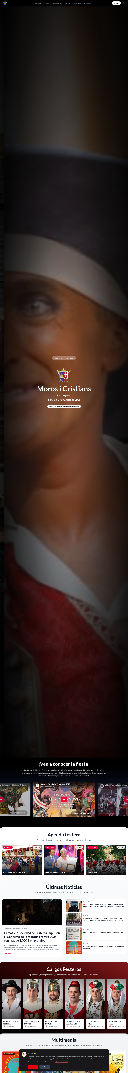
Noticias (47, 3)
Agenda (38, 3)
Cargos (67, 3)
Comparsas (57, 3)
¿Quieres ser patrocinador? (64, 358)
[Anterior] (2, 793)
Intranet (116, 3)
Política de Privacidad (61, 1062)
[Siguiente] (125, 793)
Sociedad (77, 3)
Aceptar (33, 1067)
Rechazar (45, 1067)
